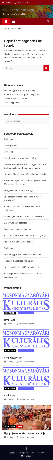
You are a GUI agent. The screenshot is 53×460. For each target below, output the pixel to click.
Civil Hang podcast (12, 102)
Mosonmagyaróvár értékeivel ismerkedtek (22, 254)
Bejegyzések (10, 313)
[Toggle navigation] (13, 21)
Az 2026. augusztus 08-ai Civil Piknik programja (25, 235)
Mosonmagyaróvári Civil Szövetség (19, 90)
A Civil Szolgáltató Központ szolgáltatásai (22, 94)
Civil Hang (8, 139)
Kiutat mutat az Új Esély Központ (18, 242)
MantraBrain (26, 456)
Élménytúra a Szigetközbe (15, 223)
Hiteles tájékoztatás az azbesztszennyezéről (24, 216)
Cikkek (19, 426)
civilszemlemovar (18, 10)
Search (46, 68)
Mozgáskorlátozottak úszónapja (18, 190)
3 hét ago (11, 362)
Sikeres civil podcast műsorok (17, 229)
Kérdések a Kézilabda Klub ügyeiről (19, 261)
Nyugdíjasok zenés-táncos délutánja (20, 158)
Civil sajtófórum (11, 145)
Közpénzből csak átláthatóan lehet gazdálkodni (25, 174)
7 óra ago (11, 324)
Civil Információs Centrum (15, 98)
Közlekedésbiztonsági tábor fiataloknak (21, 267)
